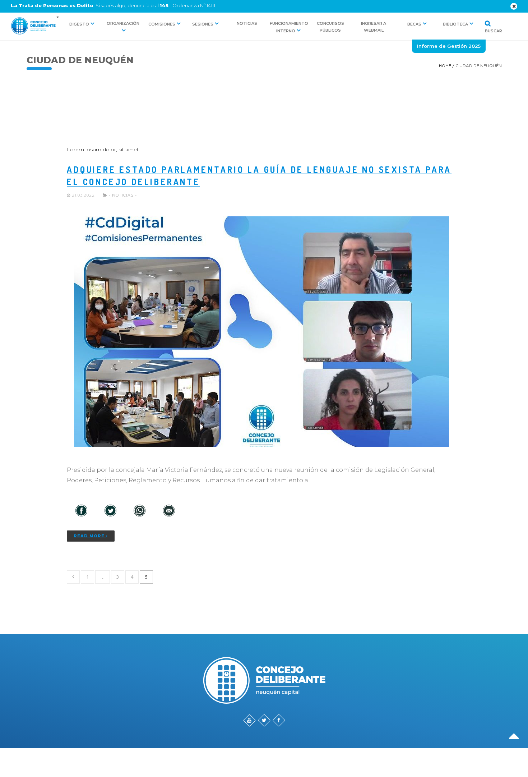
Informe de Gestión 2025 (449, 46)
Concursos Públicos (330, 27)
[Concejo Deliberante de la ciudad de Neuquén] (33, 26)
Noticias (247, 23)
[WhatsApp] (139, 511)
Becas (414, 24)
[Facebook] (81, 511)
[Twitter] (110, 511)
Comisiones (161, 24)
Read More (90, 535)
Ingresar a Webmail (373, 27)
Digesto (79, 24)
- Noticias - (123, 195)
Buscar (485, 30)
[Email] (168, 511)
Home (445, 66)
